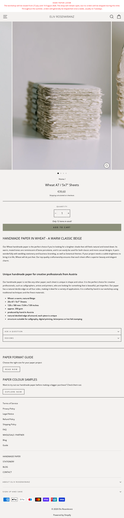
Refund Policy (9, 419)
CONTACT (7, 472)
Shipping (53, 195)
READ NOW (11, 369)
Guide (5, 445)
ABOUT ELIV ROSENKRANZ (16, 482)
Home (61, 179)
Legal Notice (8, 413)
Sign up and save (13, 492)
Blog (5, 440)
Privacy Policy (9, 408)
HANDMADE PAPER (11, 456)
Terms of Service (10, 403)
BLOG (5, 467)
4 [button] (66, 173)
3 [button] (64, 173)
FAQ (4, 429)
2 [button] (61, 173)
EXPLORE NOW (13, 392)
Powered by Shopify (62, 515)
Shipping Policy (9, 424)
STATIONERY (8, 461)
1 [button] (58, 173)
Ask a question (14, 331)
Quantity (62, 207)
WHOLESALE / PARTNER (13, 435)
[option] (62, 6)
